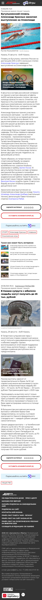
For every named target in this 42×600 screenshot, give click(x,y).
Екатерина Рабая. (17, 199)
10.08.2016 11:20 (6, 9)
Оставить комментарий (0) (21, 216)
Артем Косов (25, 168)
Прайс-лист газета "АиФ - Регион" (17, 515)
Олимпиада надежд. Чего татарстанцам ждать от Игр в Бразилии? (23, 274)
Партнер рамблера (20, 589)
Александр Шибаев (19, 194)
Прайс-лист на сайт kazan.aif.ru (17, 518)
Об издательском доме (13, 498)
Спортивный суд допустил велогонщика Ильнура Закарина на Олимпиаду (24, 260)
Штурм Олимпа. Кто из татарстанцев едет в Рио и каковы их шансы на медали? (24, 267)
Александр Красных (10, 63)
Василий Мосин (8, 181)
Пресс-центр (31, 498)
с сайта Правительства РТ (11, 328)
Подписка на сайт (10, 509)
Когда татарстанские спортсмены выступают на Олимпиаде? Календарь (23, 253)
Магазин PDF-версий (11, 501)
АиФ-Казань (24, 51)
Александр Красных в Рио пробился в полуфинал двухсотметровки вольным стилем (23, 247)
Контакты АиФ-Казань (12, 512)
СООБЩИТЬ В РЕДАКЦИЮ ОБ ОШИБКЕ (18, 526)
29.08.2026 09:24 (7, 286)
